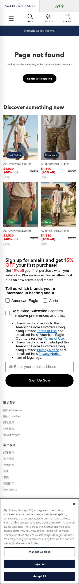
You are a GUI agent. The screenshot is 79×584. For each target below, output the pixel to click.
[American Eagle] (19, 6)
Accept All (39, 576)
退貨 (6, 477)
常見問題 (8, 459)
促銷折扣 (8, 483)
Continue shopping (39, 78)
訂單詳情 (8, 453)
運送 (6, 471)
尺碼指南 (8, 465)
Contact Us (10, 490)
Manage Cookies (39, 551)
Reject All (39, 564)
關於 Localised (12, 416)
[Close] (74, 504)
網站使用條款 (11, 435)
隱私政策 (8, 422)
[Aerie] (59, 6)
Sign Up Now (39, 380)
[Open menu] (11, 18)
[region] (39, 541)
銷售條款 (8, 429)
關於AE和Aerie (12, 410)
